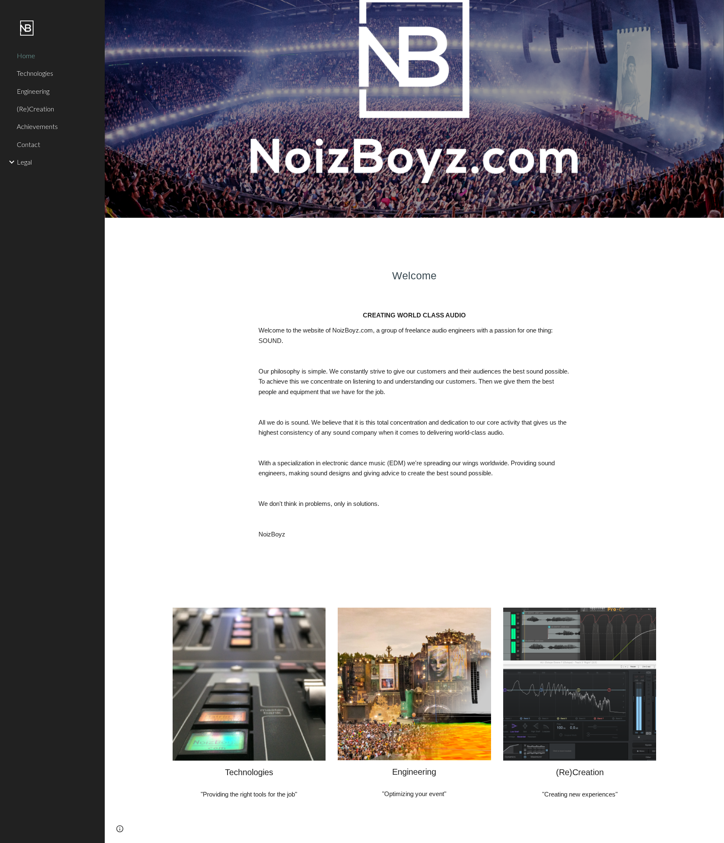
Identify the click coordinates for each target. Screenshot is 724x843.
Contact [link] (28, 144)
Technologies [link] (35, 73)
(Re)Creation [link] (35, 109)
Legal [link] (24, 162)
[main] (414, 275)
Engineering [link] (33, 91)
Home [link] (26, 55)
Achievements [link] (37, 126)
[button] (120, 829)
